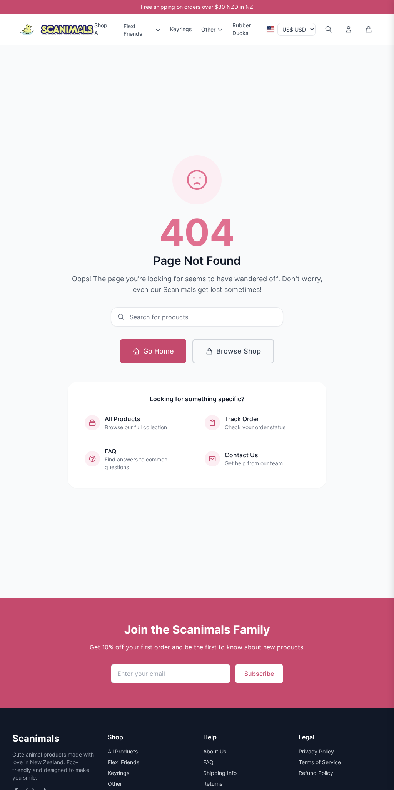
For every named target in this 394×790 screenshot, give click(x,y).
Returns (212, 783)
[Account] (349, 29)
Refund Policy (316, 773)
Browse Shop (238, 351)
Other (208, 29)
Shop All (100, 29)
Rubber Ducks (241, 29)
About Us (214, 751)
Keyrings (181, 29)
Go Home (158, 351)
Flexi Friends (133, 30)
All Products (123, 751)
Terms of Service (320, 762)
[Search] (329, 29)
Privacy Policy (316, 751)
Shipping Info (220, 773)
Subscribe (259, 673)
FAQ (208, 762)
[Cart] (369, 29)
